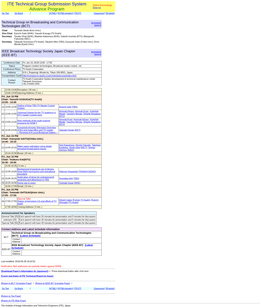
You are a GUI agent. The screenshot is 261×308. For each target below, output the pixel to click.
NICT (83, 147)
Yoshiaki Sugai (66, 183)
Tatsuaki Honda (66, 130)
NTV (62, 116)
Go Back (19, 13)
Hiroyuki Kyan (81, 111)
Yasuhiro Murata (74, 114)
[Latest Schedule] (30, 235)
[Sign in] (97, 8)
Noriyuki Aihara (66, 111)
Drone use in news (26, 183)
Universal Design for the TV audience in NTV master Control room (36, 113)
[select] (97, 25)
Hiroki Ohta (74, 147)
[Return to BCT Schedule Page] (16, 283)
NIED (70, 150)
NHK (77, 183)
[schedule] (96, 23)
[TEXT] (77, 13)
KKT (77, 130)
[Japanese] (99, 13)
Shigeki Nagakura (92, 114)
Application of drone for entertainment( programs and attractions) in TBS (35, 178)
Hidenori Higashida (68, 171)
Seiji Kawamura (66, 145)
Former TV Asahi (81, 200)
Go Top (5, 13)
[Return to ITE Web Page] (13, 301)
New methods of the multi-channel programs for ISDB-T (33, 122)
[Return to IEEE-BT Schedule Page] (52, 283)
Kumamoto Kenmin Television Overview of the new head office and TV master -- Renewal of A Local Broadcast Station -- (37, 130)
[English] (110, 13)
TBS (74, 107)
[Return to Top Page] (11, 296)
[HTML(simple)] (65, 13)
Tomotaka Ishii (66, 178)
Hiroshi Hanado (83, 145)
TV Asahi (73, 202)
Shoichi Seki (65, 107)
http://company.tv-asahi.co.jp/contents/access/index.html (49, 76)
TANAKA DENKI (87, 171)
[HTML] (52, 13)
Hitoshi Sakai (65, 200)
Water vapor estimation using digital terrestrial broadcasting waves (34, 147)
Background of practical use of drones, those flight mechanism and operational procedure (36, 171)
